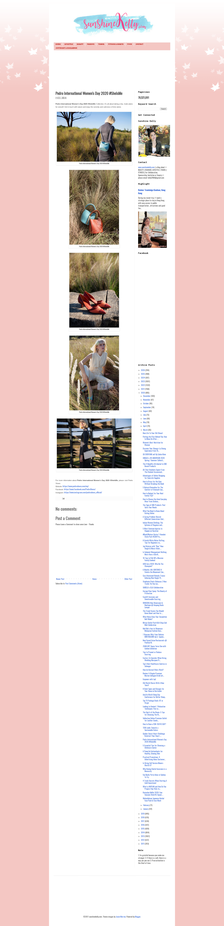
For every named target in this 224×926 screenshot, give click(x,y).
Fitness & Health (115, 44)
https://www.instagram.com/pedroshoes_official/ (83, 492)
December (147, 396)
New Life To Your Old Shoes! (153, 433)
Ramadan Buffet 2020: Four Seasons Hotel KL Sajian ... (153, 793)
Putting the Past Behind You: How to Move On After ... (155, 437)
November (147, 399)
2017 (143, 821)
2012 (143, 840)
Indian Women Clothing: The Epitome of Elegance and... (153, 523)
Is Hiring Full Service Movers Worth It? (153, 764)
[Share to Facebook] (63, 98)
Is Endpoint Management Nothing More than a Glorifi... (154, 553)
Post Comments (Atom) (73, 583)
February (146, 805)
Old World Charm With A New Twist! (153, 684)
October (146, 403)
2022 (143, 385)
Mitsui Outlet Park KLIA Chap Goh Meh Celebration (155, 623)
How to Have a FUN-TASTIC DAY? (154, 724)
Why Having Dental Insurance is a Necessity (155, 770)
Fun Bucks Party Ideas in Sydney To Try (154, 775)
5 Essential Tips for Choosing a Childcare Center (154, 746)
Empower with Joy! (149, 679)
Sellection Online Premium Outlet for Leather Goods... (155, 719)
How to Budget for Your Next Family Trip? (153, 494)
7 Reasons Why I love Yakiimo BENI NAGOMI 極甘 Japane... (153, 635)
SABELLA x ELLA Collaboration (153, 587)
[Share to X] (61, 98)
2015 (143, 828)
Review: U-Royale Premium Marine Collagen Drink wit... (153, 674)
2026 (143, 370)
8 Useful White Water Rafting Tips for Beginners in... (153, 541)
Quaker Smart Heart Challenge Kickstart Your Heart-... (154, 734)
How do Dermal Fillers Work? (153, 669)
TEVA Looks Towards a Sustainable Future (150, 728)
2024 (143, 377)
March (145, 429)
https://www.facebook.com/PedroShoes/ (80, 489)
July (144, 414)
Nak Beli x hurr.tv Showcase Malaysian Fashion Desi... (153, 629)
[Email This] (56, 98)
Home (58, 44)
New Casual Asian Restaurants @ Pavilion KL (155, 641)
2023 (143, 381)
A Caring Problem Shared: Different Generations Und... (153, 517)
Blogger (137, 916)
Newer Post (60, 579)
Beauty (80, 44)
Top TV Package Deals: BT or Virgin (153, 701)
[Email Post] (62, 498)
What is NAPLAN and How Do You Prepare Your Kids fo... (154, 787)
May (144, 422)
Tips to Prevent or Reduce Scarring (152, 653)
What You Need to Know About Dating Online (153, 512)
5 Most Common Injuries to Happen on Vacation (152, 529)
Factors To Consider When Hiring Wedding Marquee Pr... (154, 659)
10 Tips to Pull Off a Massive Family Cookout (153, 559)
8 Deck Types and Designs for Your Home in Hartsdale (153, 689)
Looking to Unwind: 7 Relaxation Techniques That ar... (154, 707)
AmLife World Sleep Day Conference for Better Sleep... (154, 695)
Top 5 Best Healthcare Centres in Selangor (155, 664)
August (146, 411)
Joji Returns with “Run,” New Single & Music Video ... (153, 547)
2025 (143, 374)
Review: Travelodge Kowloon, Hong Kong (151, 191)
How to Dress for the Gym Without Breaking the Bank (153, 482)
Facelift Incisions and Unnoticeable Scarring (151, 598)
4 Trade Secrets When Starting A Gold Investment (155, 781)
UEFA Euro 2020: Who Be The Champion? (153, 565)
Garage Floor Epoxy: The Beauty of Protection (155, 592)
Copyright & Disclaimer (66, 48)
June (145, 418)
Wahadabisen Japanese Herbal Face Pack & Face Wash (153, 799)
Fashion (90, 44)
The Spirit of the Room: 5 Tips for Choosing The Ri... (154, 713)
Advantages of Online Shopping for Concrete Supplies (154, 476)
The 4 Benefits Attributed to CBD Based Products (155, 465)
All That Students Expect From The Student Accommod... (154, 470)
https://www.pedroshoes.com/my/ (76, 486)
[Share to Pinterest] (65, 98)
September (147, 407)
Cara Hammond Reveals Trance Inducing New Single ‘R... (154, 576)
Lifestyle (68, 44)
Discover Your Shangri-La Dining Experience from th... (154, 449)
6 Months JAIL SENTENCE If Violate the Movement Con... (153, 570)
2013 (143, 836)
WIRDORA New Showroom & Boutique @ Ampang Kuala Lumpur (153, 605)
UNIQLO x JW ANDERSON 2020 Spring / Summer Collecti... (154, 459)
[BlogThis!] (59, 98)
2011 (143, 843)
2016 (143, 824)
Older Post (128, 579)
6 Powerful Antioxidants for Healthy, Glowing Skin (153, 752)
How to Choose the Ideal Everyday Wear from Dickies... (155, 500)
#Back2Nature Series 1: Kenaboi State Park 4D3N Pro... (154, 535)
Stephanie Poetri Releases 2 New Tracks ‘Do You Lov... (154, 582)
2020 (143, 392)
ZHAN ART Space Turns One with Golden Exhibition (154, 647)
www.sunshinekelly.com (146, 167)
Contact (139, 44)
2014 (143, 832)
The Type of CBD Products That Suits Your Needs (154, 506)
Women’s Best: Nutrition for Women (153, 443)
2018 (143, 817)
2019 (143, 813)
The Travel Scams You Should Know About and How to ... (153, 612)
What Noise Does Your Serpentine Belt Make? (155, 617)
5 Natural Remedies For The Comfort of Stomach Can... (153, 488)
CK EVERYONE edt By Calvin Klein (154, 454)
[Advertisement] (112, 70)
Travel (101, 44)
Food (129, 44)
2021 (143, 389)
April (145, 426)
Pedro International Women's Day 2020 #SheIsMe (154, 740)
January (146, 808)
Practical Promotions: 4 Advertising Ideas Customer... (154, 758)
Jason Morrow (121, 916)
